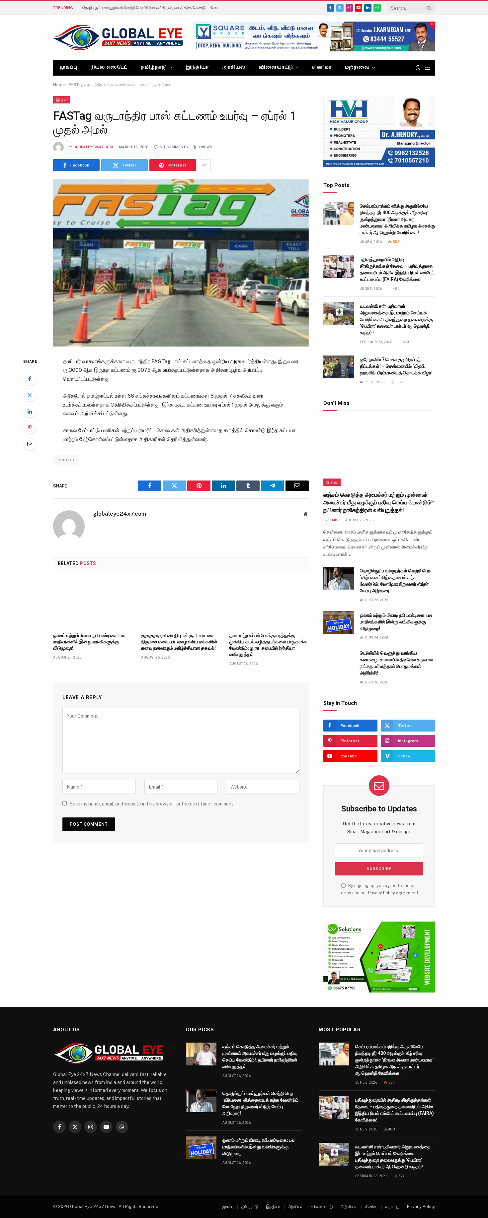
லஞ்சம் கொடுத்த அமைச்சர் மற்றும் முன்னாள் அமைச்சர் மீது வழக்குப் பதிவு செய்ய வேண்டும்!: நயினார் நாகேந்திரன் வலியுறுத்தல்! (378, 502)
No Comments (174, 147)
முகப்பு (68, 67)
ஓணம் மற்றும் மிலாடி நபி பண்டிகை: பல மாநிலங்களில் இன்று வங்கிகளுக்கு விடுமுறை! (89, 642)
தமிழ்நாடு (153, 67)
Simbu (334, 520)
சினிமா (322, 67)
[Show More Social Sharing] (204, 165)
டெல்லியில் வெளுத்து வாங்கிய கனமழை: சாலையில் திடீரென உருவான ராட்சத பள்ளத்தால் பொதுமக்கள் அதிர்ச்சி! (396, 662)
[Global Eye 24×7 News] (118, 37)
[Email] (29, 443)
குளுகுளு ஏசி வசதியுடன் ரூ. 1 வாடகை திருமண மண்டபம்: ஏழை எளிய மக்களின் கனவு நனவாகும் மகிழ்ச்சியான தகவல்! (179, 642)
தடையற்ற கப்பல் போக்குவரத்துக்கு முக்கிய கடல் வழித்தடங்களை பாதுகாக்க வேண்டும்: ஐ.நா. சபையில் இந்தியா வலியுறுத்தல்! (268, 645)
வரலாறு (392, 1206)
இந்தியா (197, 67)
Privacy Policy (381, 892)
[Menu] (427, 67)
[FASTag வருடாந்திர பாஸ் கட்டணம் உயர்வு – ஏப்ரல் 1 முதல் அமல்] (181, 262)
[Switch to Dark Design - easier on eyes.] (418, 67)
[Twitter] (29, 395)
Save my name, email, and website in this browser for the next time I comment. (152, 803)
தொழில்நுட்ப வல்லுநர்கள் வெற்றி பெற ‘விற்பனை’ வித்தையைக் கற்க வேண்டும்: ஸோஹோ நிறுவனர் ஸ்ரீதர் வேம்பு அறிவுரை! (157, 7)
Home (59, 84)
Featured (66, 459)
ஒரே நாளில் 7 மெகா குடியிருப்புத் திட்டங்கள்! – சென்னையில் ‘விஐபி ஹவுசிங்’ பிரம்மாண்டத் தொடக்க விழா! (396, 366)
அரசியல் (233, 67)
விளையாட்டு (276, 67)
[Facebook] (29, 378)
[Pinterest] (29, 427)
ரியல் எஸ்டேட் (108, 67)
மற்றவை (357, 67)
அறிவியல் (349, 1206)
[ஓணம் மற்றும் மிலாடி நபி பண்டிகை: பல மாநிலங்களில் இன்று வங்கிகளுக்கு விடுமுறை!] (92, 603)
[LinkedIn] (29, 411)
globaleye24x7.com (93, 147)
